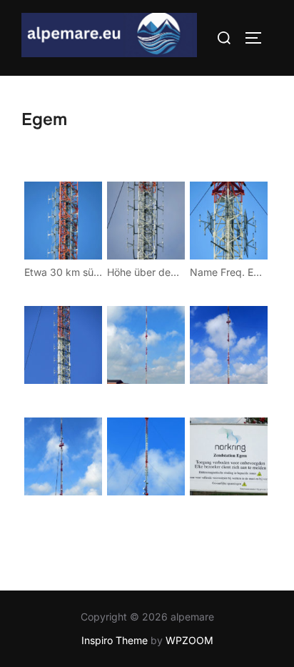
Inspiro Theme (114, 640)
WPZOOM (189, 640)
